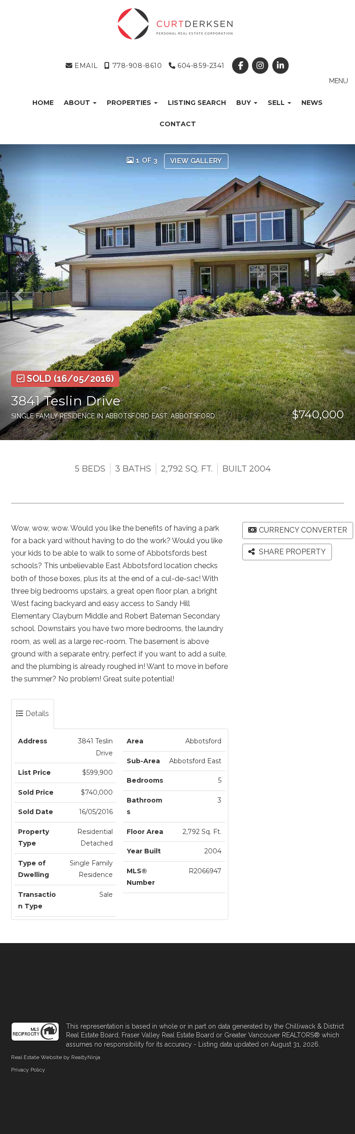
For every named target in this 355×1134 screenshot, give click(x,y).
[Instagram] (261, 65)
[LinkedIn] (280, 65)
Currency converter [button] (303, 530)
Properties (130, 102)
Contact (177, 124)
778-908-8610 (136, 65)
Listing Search (197, 102)
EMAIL (85, 65)
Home (43, 102)
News (312, 102)
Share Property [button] (291, 551)
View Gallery (196, 161)
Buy (244, 102)
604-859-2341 (200, 65)
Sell (277, 102)
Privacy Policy (28, 1070)
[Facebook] (241, 65)
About (78, 102)
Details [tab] (36, 713)
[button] (21, 292)
